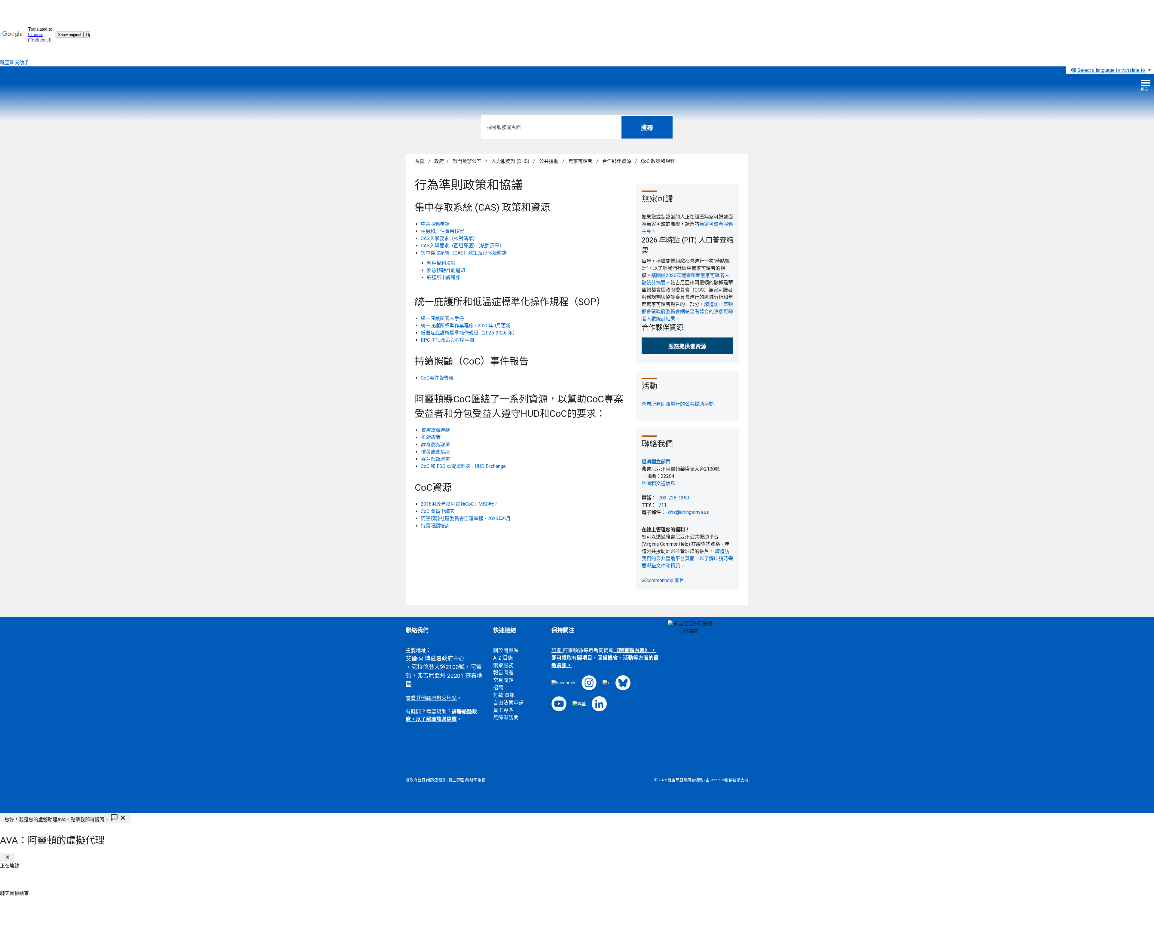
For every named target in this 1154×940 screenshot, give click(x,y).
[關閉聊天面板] (7, 857)
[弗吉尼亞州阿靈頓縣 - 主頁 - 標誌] (50, 88)
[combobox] (1110, 70)
